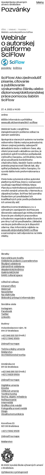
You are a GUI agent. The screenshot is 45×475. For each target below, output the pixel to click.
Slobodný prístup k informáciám (18, 298)
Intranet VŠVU (8, 286)
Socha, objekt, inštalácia (14, 397)
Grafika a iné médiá (11, 406)
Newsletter (7, 292)
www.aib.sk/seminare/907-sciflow (19, 123)
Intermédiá (7, 403)
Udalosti (12, 29)
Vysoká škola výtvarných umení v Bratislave (14, 3)
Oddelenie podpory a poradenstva (19, 261)
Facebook (6, 311)
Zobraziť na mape (10, 344)
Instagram (6, 309)
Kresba (5, 388)
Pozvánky (22, 29)
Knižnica (17, 68)
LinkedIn (5, 317)
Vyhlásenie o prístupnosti (14, 472)
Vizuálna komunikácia (12, 414)
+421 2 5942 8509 (10, 431)
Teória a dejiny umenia (13, 349)
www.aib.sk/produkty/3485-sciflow (19, 230)
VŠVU (3, 29)
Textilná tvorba (9, 394)
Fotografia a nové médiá (14, 409)
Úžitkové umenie (10, 391)
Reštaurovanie (8, 400)
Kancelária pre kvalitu (12, 258)
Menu (40, 2)
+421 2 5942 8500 (10, 339)
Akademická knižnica (12, 270)
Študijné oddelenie (11, 264)
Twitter (5, 314)
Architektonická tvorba (13, 355)
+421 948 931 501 (9, 336)
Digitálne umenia (10, 385)
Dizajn (4, 411)
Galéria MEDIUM (10, 273)
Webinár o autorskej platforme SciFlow (17, 32)
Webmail (5, 289)
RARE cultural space (11, 275)
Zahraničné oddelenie (12, 267)
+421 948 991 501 (9, 372)
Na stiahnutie (8, 295)
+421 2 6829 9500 (10, 375)
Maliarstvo (6, 352)
